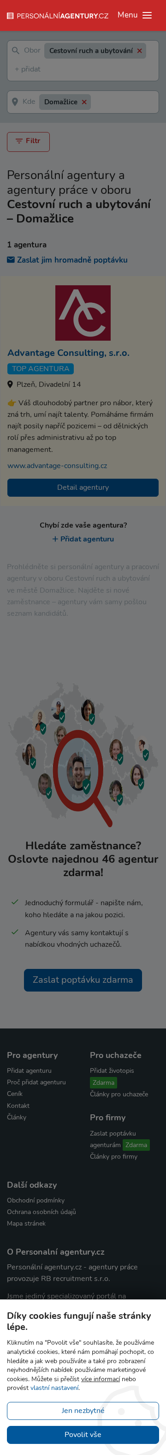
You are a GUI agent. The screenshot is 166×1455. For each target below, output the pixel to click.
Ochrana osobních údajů (41, 1212)
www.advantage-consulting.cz (57, 466)
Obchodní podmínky (36, 1200)
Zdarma (103, 1082)
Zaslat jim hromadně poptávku (72, 260)
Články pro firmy (113, 1156)
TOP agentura (41, 369)
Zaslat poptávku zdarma (83, 980)
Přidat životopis (112, 1070)
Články (16, 1117)
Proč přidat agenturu (36, 1082)
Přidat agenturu (87, 539)
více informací (100, 1379)
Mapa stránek (26, 1223)
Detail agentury (83, 487)
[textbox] (16, 70)
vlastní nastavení (54, 1387)
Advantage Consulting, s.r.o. (68, 353)
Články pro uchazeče (119, 1094)
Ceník (15, 1093)
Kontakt (18, 1105)
